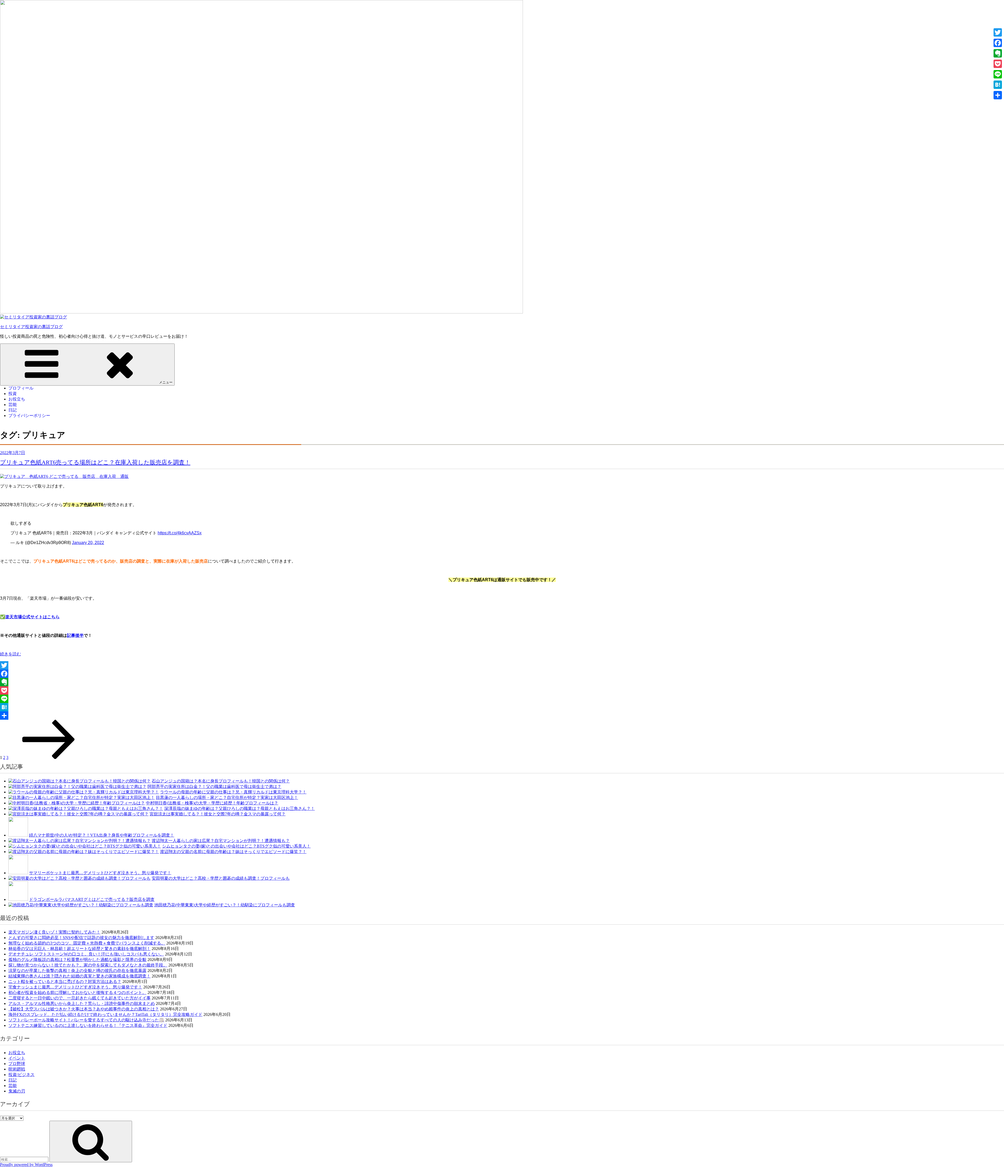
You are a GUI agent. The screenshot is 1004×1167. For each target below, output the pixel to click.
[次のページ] (48, 757)
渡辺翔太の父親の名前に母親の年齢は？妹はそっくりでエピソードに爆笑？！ (233, 851)
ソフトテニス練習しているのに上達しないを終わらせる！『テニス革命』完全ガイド (87, 1025)
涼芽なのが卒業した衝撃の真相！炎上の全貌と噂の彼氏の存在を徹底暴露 (77, 970)
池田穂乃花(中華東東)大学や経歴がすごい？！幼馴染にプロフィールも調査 (224, 905)
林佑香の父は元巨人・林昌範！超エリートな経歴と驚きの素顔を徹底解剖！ (79, 948)
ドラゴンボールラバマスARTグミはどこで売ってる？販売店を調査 (92, 899)
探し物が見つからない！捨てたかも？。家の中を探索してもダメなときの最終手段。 (87, 965)
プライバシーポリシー (29, 415)
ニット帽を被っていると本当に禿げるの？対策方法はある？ (64, 981)
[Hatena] (502, 707)
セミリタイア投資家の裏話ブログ (31, 326)
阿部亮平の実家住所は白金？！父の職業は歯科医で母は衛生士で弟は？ (214, 786)
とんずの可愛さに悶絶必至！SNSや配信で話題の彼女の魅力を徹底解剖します (81, 937)
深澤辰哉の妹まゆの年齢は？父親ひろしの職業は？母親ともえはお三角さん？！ (239, 808)
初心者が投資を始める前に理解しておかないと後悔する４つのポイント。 (77, 992)
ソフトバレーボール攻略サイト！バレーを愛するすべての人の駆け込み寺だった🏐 (86, 1020)
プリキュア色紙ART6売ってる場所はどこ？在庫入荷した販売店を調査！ (95, 462)
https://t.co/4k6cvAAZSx (180, 533)
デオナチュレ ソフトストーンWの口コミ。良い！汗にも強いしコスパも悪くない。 (86, 954)
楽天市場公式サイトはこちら (32, 617)
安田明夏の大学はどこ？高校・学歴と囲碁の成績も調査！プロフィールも (221, 878)
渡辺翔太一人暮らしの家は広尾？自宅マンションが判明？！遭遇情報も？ (221, 840)
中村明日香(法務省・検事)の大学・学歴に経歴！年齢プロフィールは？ (212, 803)
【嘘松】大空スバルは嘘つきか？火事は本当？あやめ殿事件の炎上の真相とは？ (83, 1009)
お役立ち (16, 399)
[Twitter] (502, 665)
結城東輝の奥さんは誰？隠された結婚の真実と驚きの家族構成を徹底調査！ (79, 976)
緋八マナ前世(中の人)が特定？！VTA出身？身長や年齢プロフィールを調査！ (101, 835)
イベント (16, 1058)
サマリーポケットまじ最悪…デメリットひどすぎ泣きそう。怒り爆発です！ (100, 873)
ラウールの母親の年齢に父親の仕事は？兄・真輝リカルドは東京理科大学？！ (233, 792)
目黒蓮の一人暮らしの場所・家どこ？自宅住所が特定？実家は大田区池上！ (227, 797)
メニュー (166, 382)
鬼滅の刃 (16, 1091)
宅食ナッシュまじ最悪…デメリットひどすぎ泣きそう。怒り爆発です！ (75, 987)
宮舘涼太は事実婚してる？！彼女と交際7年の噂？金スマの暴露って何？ (218, 814)
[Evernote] (502, 682)
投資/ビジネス (21, 1074)
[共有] (502, 715)
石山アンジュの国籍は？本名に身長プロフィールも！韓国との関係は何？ (221, 781)
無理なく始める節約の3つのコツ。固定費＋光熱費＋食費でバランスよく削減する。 (86, 943)
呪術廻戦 (16, 1069)
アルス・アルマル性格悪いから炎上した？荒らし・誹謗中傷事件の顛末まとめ (81, 1003)
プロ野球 (16, 1063)
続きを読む (10, 654)
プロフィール (20, 388)
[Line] (502, 699)
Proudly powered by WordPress (26, 1164)
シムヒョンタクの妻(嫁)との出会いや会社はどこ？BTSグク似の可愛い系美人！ (236, 846)
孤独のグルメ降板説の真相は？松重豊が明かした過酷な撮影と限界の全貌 (77, 959)
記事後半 (75, 635)
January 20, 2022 (88, 542)
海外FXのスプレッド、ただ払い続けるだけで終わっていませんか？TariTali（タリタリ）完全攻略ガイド (105, 1014)
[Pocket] (502, 690)
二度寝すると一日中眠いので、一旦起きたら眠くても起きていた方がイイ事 (79, 998)
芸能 (12, 404)
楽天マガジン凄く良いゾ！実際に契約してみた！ (54, 932)
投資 (12, 393)
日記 (12, 410)
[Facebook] (502, 674)
